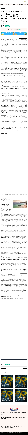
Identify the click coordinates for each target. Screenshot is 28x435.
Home (1, 412)
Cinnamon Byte (6, 434)
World (19, 412)
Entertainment (23, 412)
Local (4, 412)
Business (15, 412)
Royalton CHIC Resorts (23, 273)
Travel (7, 412)
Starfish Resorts (11, 117)
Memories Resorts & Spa (11, 283)
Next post (25, 368)
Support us (7, 26)
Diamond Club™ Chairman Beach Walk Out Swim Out (17, 68)
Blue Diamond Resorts (4, 95)
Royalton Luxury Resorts (7, 99)
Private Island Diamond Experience (12, 88)
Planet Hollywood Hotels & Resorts (21, 118)
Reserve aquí (14, 254)
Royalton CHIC (6, 107)
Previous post (3, 368)
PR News (3, 8)
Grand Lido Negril (4, 112)
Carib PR (19, 29)
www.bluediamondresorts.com (6, 128)
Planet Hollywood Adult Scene (18, 122)
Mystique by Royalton (19, 109)
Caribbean (11, 412)
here (16, 89)
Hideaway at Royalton (4, 105)
